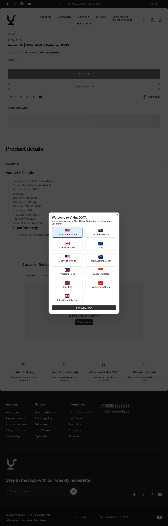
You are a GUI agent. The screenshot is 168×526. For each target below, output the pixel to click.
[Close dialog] (117, 214)
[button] (67, 232)
